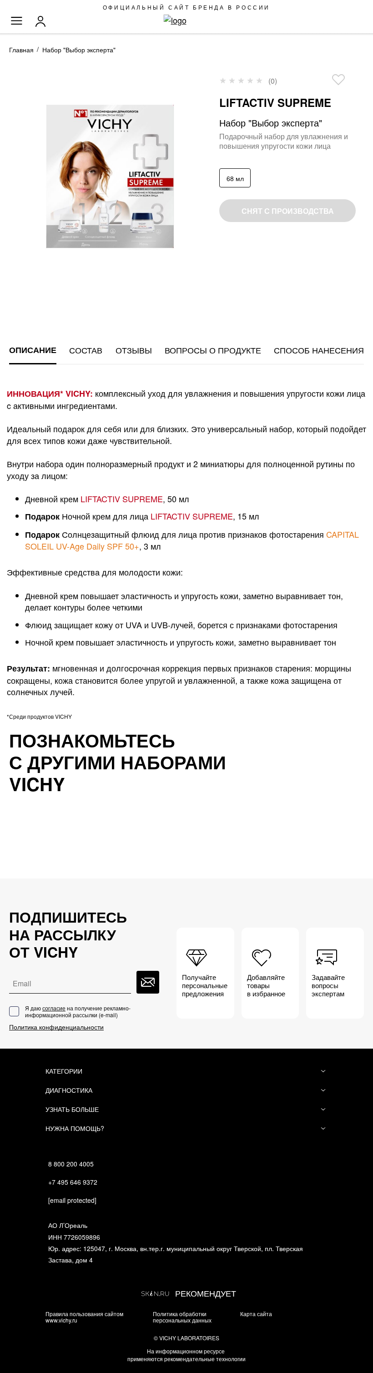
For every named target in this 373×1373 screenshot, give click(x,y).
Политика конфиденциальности (56, 1027)
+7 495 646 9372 (72, 1181)
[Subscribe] (147, 982)
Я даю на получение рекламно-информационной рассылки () (78, 1011)
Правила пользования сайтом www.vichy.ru (84, 1317)
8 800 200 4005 (71, 1163)
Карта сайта (256, 1314)
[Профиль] (42, 21)
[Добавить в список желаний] (338, 79)
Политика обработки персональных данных (182, 1317)
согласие (54, 1008)
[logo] (187, 20)
